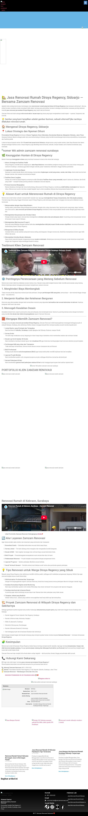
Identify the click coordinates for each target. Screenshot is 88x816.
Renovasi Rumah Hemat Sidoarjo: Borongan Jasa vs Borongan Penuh (17, 758)
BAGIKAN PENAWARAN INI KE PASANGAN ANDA (20, 675)
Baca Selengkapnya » (10, 776)
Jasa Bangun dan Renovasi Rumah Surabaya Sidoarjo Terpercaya (71, 752)
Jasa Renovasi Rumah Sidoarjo (76, 796)
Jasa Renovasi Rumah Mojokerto (77, 802)
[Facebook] (62, 807)
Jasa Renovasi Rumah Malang (76, 805)
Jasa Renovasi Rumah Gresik (76, 799)
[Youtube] (57, 807)
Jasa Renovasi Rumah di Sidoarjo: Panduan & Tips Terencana (44, 751)
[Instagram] (52, 807)
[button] (85, 3)
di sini (39, 534)
